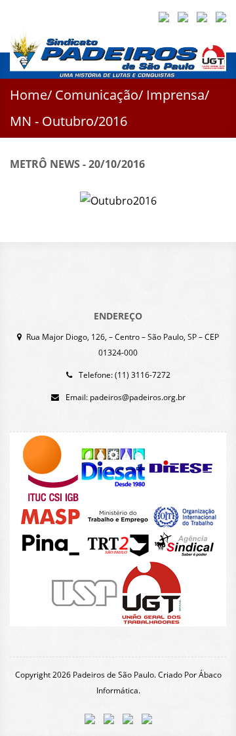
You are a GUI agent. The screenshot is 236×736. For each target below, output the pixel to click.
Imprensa (175, 95)
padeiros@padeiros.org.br (138, 397)
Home (28, 95)
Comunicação (96, 95)
